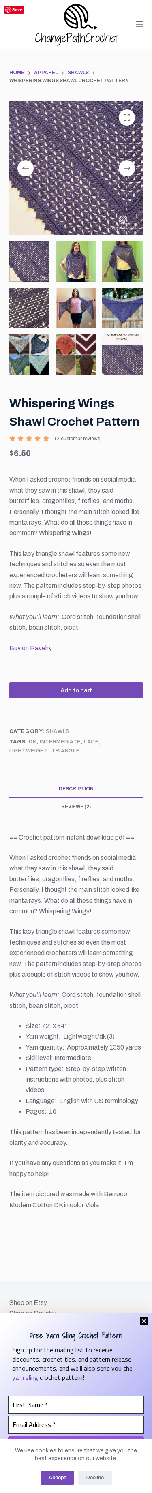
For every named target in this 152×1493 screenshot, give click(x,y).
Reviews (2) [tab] (76, 807)
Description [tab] (76, 789)
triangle (65, 751)
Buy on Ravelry (30, 648)
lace (91, 742)
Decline (95, 1477)
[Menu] (139, 24)
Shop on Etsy (28, 1302)
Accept (57, 1477)
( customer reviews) (78, 438)
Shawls (58, 731)
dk (32, 742)
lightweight (28, 751)
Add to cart (76, 690)
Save (17, 9)
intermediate (60, 742)
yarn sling (25, 1377)
